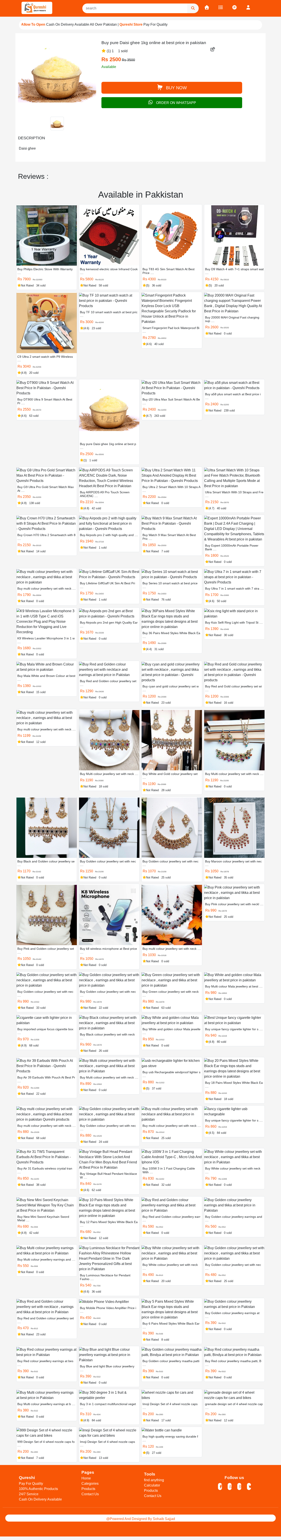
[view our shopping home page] (206, 8)
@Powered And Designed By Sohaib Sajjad (140, 1519)
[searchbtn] (193, 8)
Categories (90, 1483)
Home (86, 1478)
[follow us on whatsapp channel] (229, 1486)
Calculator (152, 1485)
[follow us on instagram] (239, 1486)
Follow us (234, 1477)
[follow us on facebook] (220, 1486)
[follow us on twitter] (249, 1486)
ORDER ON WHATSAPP (175, 103)
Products (88, 1489)
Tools (149, 1474)
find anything (154, 1480)
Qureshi (27, 1477)
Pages (87, 1472)
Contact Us (90, 1494)
